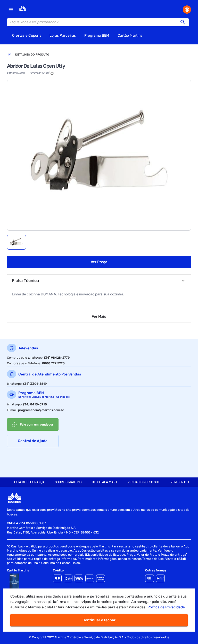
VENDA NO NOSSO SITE (144, 482)
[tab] (16, 242)
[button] (184, 22)
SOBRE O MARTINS (68, 482)
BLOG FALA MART (104, 482)
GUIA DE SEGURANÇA (29, 482)
